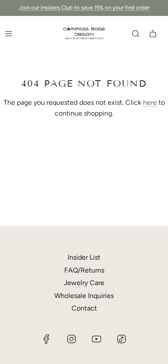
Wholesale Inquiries (84, 296)
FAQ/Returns (84, 270)
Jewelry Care (84, 283)
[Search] (135, 33)
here (150, 102)
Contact (84, 308)
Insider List (84, 257)
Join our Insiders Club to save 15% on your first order (84, 7)
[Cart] (153, 33)
